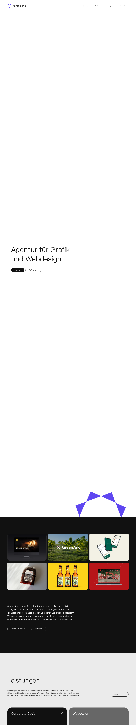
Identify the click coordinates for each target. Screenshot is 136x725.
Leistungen (86, 6)
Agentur (112, 6)
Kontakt (123, 6)
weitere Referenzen (18, 629)
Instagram (38, 629)
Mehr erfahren (119, 694)
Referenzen (99, 6)
